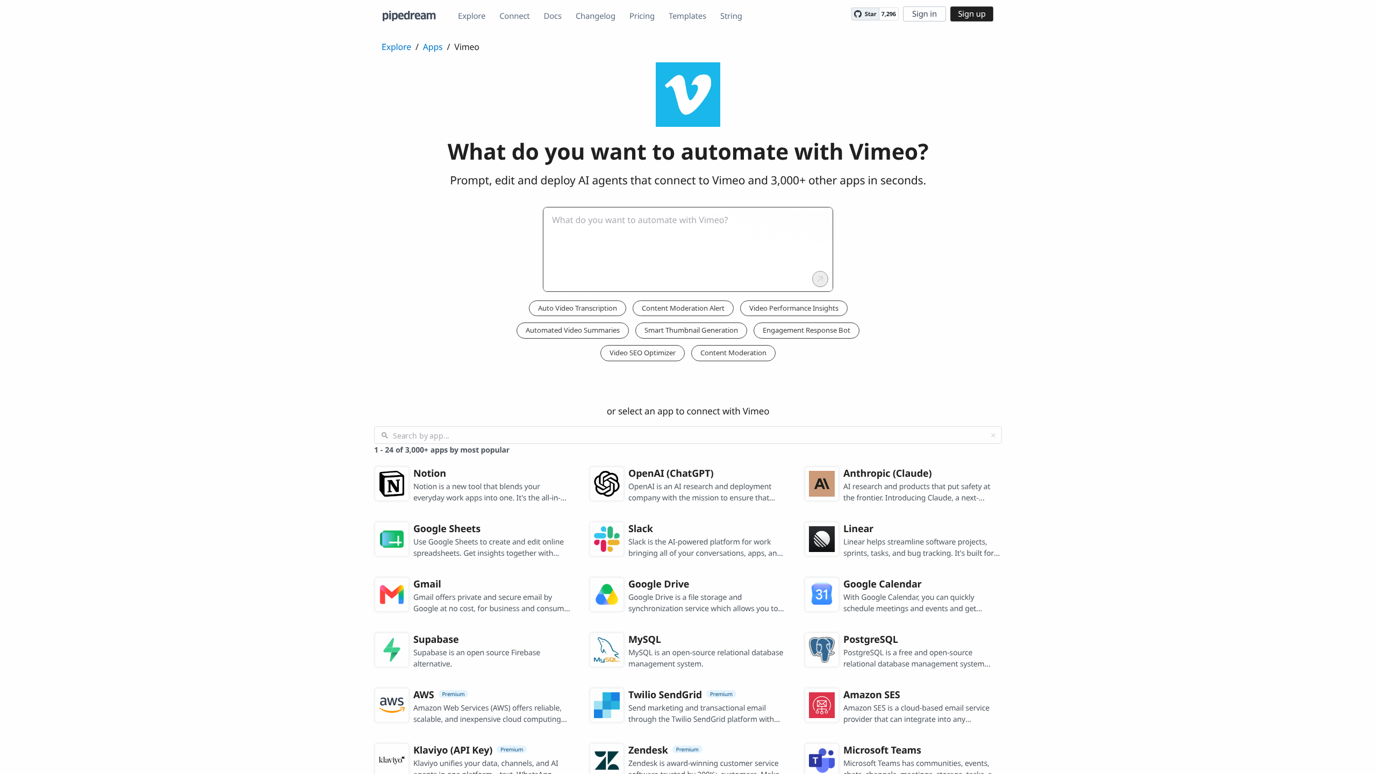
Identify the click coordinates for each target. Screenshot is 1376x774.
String (731, 16)
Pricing (642, 16)
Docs (553, 16)
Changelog (595, 16)
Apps (433, 47)
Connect (514, 16)
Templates (687, 16)
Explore (471, 16)
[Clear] (993, 435)
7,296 (889, 14)
